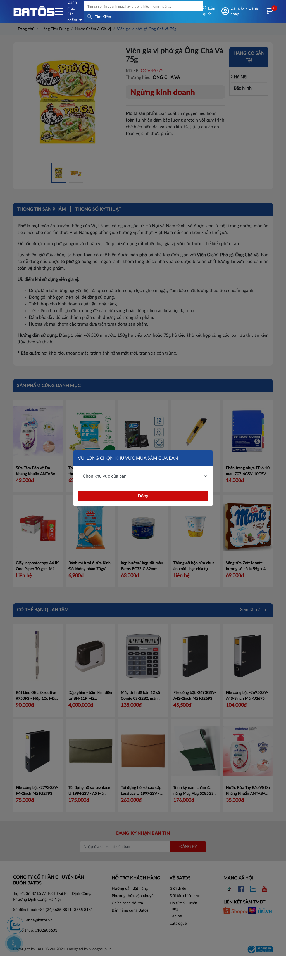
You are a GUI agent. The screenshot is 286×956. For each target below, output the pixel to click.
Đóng (143, 496)
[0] (267, 11)
